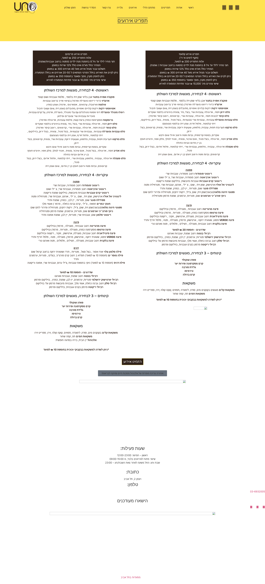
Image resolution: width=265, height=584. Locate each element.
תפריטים (165, 7)
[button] (132, 373)
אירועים (133, 7)
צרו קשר (106, 7)
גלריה (120, 7)
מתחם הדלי (149, 7)
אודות (179, 7)
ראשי (191, 7)
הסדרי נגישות (89, 7)
